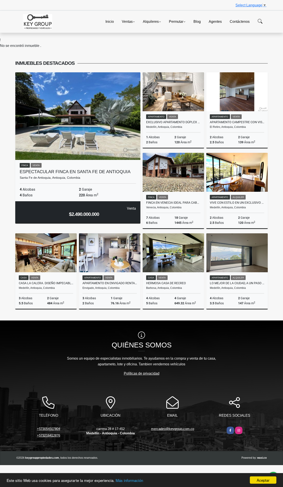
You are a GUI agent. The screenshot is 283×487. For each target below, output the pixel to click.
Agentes (215, 21)
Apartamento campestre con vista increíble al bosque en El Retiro (237, 122)
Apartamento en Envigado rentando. (109, 283)
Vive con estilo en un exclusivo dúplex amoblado (237, 202)
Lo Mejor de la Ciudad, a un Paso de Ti (237, 283)
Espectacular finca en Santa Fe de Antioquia (75, 171)
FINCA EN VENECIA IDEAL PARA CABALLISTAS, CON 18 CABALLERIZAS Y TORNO (173, 202)
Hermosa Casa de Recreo (166, 283)
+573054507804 (48, 429)
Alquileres (151, 21)
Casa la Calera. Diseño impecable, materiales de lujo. (46, 283)
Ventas (127, 21)
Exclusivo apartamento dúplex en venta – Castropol (173, 122)
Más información (129, 480)
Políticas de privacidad (141, 373)
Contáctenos (240, 21)
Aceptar (263, 480)
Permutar (176, 21)
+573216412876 (48, 435)
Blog (197, 21)
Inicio (109, 21)
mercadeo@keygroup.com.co (172, 429)
